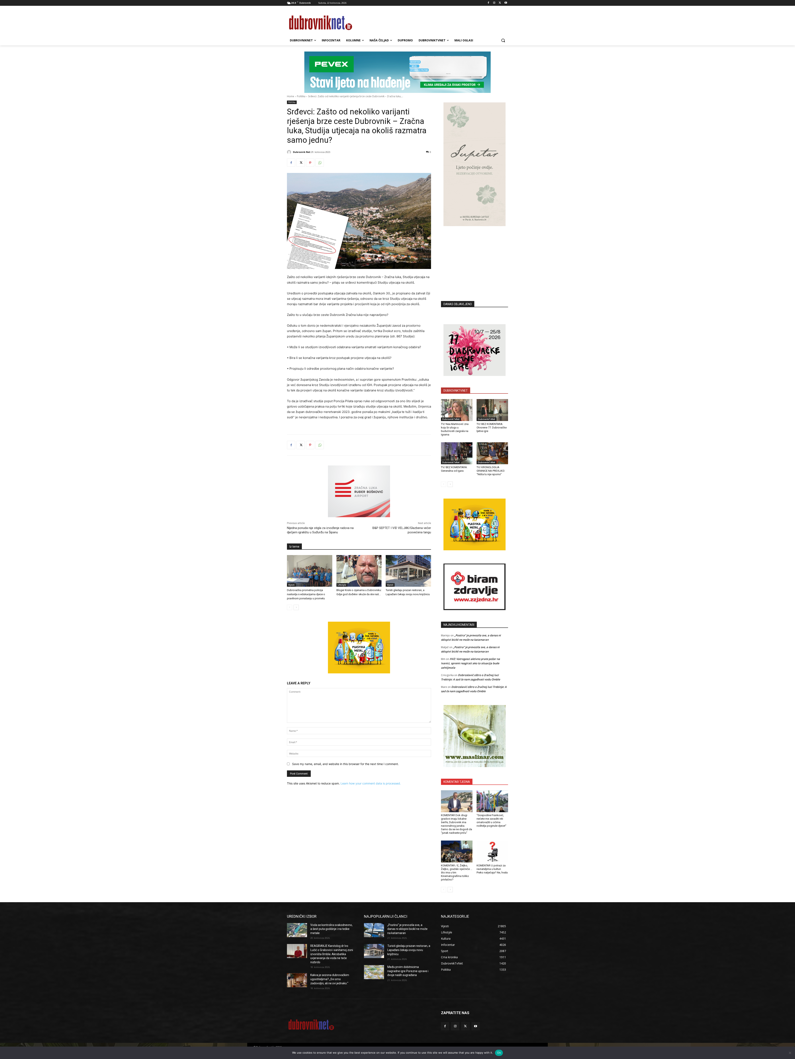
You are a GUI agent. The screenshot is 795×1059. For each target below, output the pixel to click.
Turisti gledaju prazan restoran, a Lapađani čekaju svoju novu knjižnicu (408, 950)
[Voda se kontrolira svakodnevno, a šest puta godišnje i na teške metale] (297, 930)
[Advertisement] (474, 257)
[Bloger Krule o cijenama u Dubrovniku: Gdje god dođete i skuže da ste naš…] (359, 571)
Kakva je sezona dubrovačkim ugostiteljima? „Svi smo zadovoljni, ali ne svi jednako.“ (329, 979)
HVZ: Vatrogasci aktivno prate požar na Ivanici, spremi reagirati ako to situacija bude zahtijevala (470, 663)
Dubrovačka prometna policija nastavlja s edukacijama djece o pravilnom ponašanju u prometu (306, 594)
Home (290, 96)
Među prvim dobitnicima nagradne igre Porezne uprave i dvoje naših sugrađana (407, 971)
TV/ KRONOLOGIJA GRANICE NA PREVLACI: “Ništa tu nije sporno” (491, 471)
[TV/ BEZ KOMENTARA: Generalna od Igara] (456, 453)
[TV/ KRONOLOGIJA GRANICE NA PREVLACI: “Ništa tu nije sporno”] (492, 453)
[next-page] (296, 607)
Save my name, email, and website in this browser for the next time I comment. (345, 764)
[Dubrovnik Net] (289, 152)
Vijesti (291, 584)
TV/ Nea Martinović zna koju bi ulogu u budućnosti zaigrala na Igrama (455, 429)
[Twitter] (499, 3)
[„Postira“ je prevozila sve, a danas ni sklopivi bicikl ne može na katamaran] (374, 930)
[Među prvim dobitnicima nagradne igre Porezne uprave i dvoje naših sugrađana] (374, 972)
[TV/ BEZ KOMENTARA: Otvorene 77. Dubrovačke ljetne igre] (492, 410)
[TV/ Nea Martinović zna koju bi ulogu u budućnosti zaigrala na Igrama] (456, 410)
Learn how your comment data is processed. (371, 783)
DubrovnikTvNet (451, 419)
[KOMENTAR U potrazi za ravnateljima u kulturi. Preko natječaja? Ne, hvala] (492, 851)
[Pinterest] (310, 162)
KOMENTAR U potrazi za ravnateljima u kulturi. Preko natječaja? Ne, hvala (492, 869)
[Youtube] (505, 3)
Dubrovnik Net (301, 152)
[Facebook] (488, 3)
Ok (499, 1052)
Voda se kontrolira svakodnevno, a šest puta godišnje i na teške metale (331, 929)
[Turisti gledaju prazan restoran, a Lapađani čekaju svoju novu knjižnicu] (408, 571)
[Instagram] (494, 3)
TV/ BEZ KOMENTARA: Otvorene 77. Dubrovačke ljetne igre (492, 427)
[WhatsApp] (320, 162)
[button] (503, 40)
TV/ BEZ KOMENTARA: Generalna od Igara (454, 469)
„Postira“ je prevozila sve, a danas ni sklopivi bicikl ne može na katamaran (407, 929)
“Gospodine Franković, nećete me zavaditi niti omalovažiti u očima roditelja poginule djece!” (491, 820)
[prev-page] (289, 607)
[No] (790, 1053)
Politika (301, 96)
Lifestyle (342, 584)
